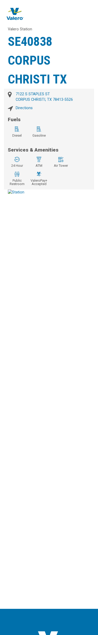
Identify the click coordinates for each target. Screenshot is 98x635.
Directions (24, 108)
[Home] (15, 14)
